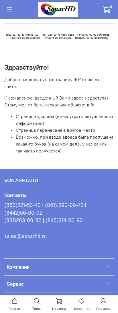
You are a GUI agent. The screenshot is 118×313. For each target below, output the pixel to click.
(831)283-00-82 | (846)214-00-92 (43, 220)
